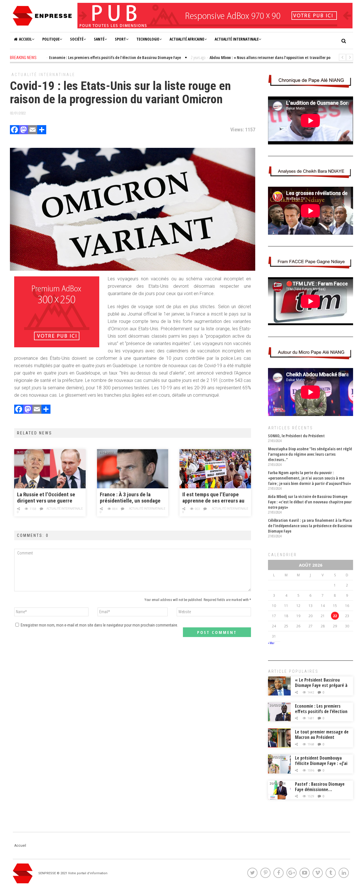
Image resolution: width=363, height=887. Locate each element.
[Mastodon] (23, 130)
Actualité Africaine (187, 39)
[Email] (32, 130)
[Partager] (41, 130)
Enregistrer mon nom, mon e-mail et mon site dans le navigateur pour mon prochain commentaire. (99, 625)
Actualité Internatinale (237, 39)
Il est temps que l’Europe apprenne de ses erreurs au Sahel (213, 497)
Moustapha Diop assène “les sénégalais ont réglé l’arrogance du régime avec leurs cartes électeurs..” (310, 454)
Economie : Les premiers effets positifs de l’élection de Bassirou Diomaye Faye (321, 711)
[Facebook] (14, 130)
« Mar (271, 643)
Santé (99, 39)
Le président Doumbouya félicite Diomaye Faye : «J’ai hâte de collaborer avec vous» (321, 766)
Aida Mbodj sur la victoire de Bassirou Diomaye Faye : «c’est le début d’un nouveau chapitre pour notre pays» (310, 502)
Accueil (25, 39)
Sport (120, 39)
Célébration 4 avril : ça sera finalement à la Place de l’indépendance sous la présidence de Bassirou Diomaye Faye (310, 526)
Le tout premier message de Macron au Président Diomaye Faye (322, 737)
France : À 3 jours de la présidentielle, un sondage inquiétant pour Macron (130, 497)
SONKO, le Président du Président (296, 435)
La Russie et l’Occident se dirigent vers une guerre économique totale (46, 497)
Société (76, 39)
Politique (51, 39)
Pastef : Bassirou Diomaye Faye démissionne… (320, 787)
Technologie (147, 39)
